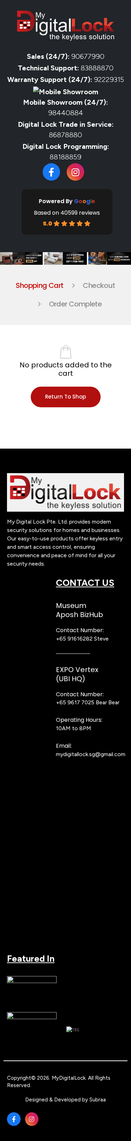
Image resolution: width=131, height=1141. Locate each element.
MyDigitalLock (69, 1078)
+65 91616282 (74, 638)
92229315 (109, 79)
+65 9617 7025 (75, 702)
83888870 (97, 68)
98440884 (65, 113)
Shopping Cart (39, 285)
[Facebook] (51, 172)
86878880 (65, 135)
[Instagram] (75, 172)
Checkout (99, 285)
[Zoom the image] (65, 476)
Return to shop (65, 396)
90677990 (87, 56)
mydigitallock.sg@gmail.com (90, 754)
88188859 (65, 157)
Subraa (97, 1100)
